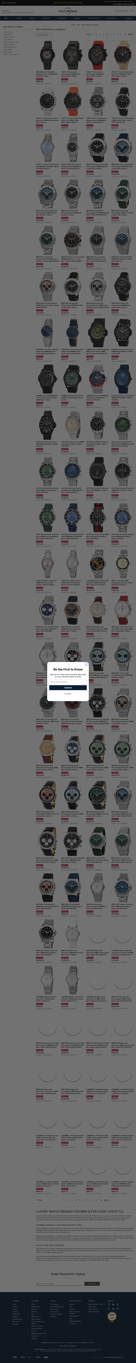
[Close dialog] (86, 664)
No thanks (68, 694)
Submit (68, 687)
